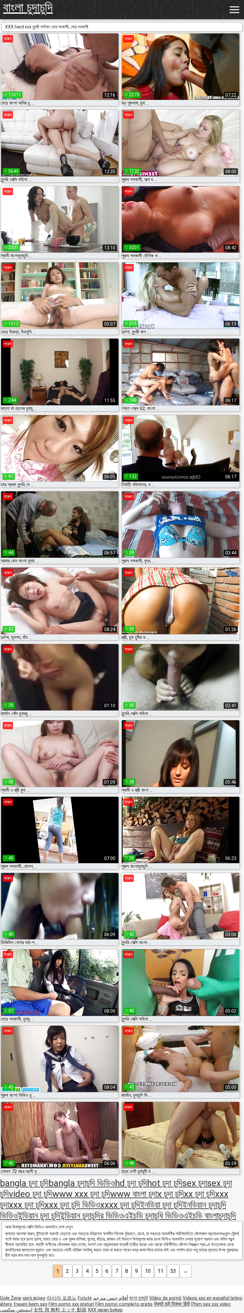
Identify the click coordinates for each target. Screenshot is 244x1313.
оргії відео (34, 1298)
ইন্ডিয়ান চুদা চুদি (39, 1215)
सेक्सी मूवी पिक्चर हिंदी (172, 1304)
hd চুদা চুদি (131, 1183)
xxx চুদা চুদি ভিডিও (72, 1204)
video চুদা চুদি (30, 1194)
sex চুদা (194, 1183)
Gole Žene (10, 1298)
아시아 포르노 (62, 1298)
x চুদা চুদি (170, 1194)
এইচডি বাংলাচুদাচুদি (209, 1215)
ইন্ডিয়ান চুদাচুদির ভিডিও (92, 1215)
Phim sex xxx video (211, 1304)
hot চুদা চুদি (164, 1183)
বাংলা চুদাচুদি (28, 7)
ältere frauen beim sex (23, 1304)
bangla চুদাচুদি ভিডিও (82, 1183)
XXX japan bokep (105, 1310)
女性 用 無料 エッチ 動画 (60, 1310)
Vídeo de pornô (165, 1298)
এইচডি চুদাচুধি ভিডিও (153, 1215)
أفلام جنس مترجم (110, 1298)
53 (173, 1271)
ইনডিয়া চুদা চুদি (161, 1204)
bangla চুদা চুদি (24, 1183)
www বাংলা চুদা (133, 1194)
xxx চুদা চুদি (26, 1204)
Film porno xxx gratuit (71, 1304)
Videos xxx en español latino (212, 1298)
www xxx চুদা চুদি (81, 1194)
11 (160, 1271)
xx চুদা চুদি (199, 1194)
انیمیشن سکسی (16, 1310)
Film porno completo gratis (123, 1304)
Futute (85, 1298)
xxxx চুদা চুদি (120, 1204)
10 (148, 1271)
